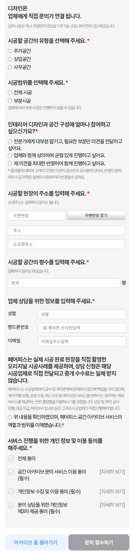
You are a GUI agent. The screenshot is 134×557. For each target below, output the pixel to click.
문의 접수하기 (99, 542)
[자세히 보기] (112, 471)
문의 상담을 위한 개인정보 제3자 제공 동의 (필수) (42, 508)
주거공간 (22, 51)
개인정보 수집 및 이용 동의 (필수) (49, 491)
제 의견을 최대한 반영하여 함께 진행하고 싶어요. (59, 163)
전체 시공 (23, 92)
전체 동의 (26, 458)
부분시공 (22, 101)
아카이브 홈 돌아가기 (36, 542)
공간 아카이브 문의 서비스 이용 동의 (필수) (52, 474)
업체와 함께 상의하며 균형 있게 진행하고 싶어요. (59, 155)
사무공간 (22, 67)
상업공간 (22, 59)
